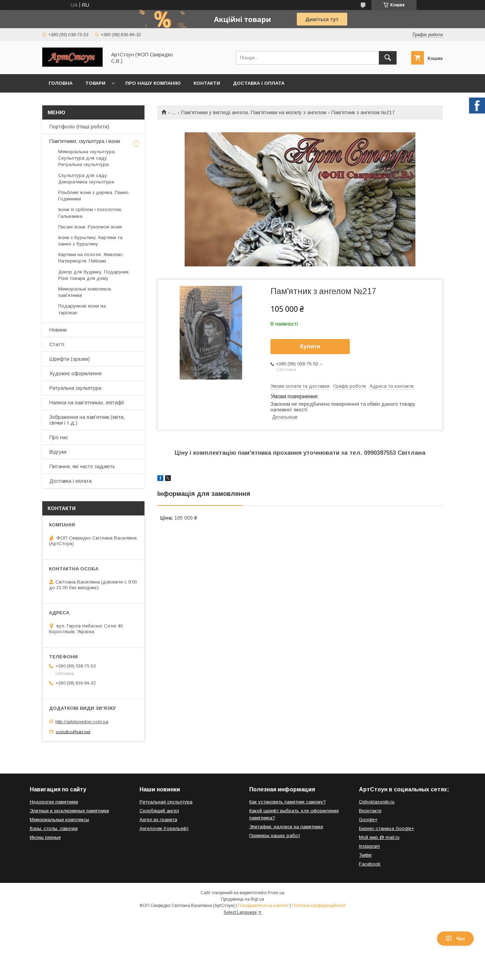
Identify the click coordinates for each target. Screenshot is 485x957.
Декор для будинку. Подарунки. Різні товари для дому (94, 275)
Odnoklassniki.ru (376, 801)
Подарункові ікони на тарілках (82, 309)
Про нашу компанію (153, 83)
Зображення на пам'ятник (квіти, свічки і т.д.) (87, 420)
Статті (56, 344)
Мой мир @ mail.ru (379, 837)
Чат (460, 938)
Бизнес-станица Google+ (386, 828)
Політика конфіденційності (319, 905)
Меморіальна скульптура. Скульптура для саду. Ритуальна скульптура (87, 158)
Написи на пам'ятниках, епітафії (86, 402)
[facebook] (160, 479)
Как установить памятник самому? (287, 801)
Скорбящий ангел (159, 810)
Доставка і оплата (258, 83)
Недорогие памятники (54, 801)
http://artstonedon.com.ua (81, 721)
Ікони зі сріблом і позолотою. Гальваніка (90, 212)
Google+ (368, 819)
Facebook (370, 864)
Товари (95, 83)
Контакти (207, 83)
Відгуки (57, 452)
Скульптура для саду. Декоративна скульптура (86, 178)
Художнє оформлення (75, 373)
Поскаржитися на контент (263, 905)
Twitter (365, 855)
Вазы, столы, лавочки (54, 828)
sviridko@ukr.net (73, 731)
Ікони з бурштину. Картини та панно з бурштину (90, 241)
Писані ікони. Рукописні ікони (90, 226)
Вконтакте (370, 810)
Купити (310, 346)
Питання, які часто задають (82, 466)
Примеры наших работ (274, 835)
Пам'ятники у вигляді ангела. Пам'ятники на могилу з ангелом (253, 112)
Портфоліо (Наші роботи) (79, 126)
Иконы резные (45, 837)
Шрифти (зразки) (69, 359)
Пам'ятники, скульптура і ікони (84, 141)
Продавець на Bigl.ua (242, 899)
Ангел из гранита (158, 819)
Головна (60, 83)
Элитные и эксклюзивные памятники (69, 810)
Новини (58, 330)
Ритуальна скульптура (75, 388)
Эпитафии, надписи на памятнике (286, 826)
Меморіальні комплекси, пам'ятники (85, 292)
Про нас (58, 437)
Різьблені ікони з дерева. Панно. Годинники (94, 195)
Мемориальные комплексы (59, 819)
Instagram (369, 846)
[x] (168, 479)
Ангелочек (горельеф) (164, 828)
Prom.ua (276, 892)
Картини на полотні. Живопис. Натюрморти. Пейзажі (91, 258)
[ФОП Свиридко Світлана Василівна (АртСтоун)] (72, 65)
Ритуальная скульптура (166, 801)
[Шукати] (388, 58)
